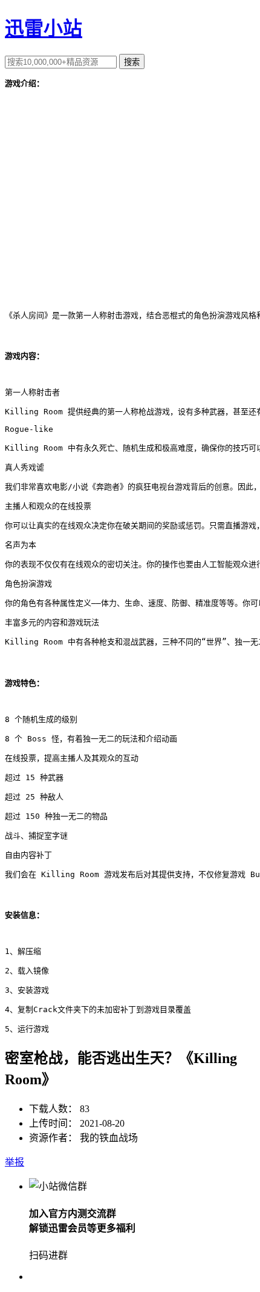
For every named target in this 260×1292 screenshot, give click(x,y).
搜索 (132, 62)
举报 (14, 1162)
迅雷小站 (43, 28)
